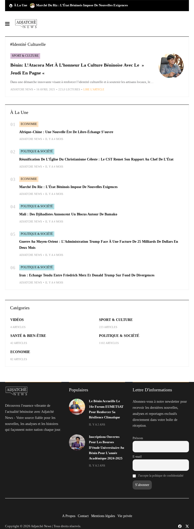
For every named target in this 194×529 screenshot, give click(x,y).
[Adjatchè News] (26, 23)
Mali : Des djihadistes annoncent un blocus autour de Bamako (68, 214)
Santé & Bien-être (28, 336)
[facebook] (180, 526)
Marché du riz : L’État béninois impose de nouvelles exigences (82, 5)
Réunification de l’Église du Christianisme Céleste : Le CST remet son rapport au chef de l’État (96, 159)
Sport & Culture (25, 55)
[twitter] (187, 526)
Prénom (138, 438)
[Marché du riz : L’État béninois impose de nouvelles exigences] (32, 5)
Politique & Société (37, 151)
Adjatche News (21, 89)
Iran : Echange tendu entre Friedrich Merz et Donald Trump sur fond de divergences (86, 275)
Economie (29, 124)
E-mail (137, 456)
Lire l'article (93, 89)
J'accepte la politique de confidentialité (160, 475)
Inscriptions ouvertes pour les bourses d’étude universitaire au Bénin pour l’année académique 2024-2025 (106, 447)
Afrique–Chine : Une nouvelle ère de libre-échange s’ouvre (66, 132)
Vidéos (17, 320)
